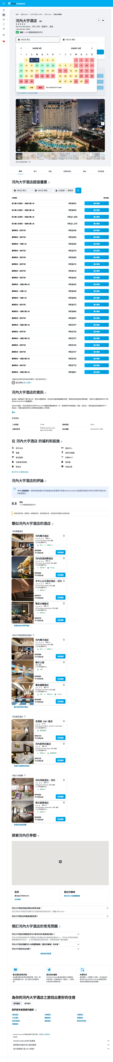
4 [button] (42, 60)
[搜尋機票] (4, 10)
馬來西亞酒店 (81, 1021)
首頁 (17, 14)
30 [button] (32, 81)
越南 (22, 14)
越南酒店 (48, 1021)
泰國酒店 (15, 1024)
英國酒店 (80, 1018)
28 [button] (21, 81)
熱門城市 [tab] (27, 1003)
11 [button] (42, 65)
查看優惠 (60, 552)
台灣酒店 (48, 1014)
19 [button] (48, 70)
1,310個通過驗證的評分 (33, 32)
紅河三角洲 (34, 14)
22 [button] (26, 76)
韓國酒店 (48, 1018)
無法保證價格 (46, 1034)
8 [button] (26, 65)
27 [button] (53, 76)
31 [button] (87, 81)
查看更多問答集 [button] (45, 953)
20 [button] (53, 70)
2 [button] (31, 60)
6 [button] (52, 60)
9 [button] (31, 65)
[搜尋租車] (4, 19)
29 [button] (26, 81)
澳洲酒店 (15, 1014)
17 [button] (37, 70)
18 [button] (42, 70)
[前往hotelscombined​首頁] (16, 3)
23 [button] (32, 76)
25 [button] (42, 76)
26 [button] (48, 76)
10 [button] (37, 65)
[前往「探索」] (4, 29)
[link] (21, 625)
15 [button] (26, 70)
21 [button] (21, 76)
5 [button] (47, 60)
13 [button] (53, 65)
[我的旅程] (4, 35)
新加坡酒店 (16, 1021)
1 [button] (26, 60)
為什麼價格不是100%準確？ (24, 1049)
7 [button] (21, 65)
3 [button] (37, 60)
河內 (46, 14)
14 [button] (21, 70)
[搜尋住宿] (4, 15)
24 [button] (37, 76)
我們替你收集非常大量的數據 (24, 1045)
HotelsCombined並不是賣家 (24, 1041)
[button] (3, 3)
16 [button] (32, 70)
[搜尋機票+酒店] (4, 24)
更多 (13, 412)
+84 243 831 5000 (23, 29)
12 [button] (48, 65)
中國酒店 (80, 1014)
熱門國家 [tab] (17, 1003)
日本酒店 (15, 1018)
